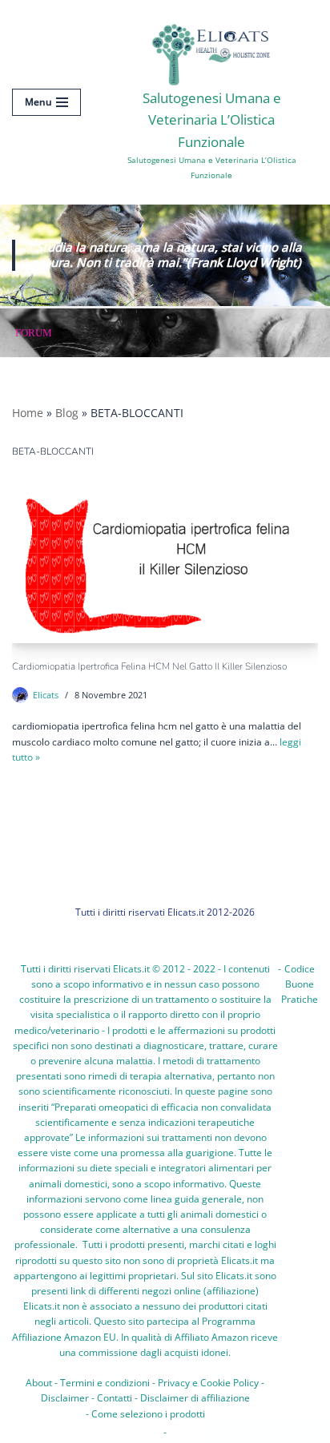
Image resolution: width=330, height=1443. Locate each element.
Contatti (114, 1398)
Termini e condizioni (105, 1382)
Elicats (45, 695)
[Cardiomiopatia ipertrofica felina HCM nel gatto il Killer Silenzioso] (165, 563)
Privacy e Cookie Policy (208, 1382)
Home (27, 412)
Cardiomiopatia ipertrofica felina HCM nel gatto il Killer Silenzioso (149, 666)
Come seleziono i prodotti (148, 1414)
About (39, 1382)
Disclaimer (65, 1398)
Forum (33, 333)
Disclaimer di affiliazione (195, 1398)
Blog (66, 412)
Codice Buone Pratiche (299, 984)
